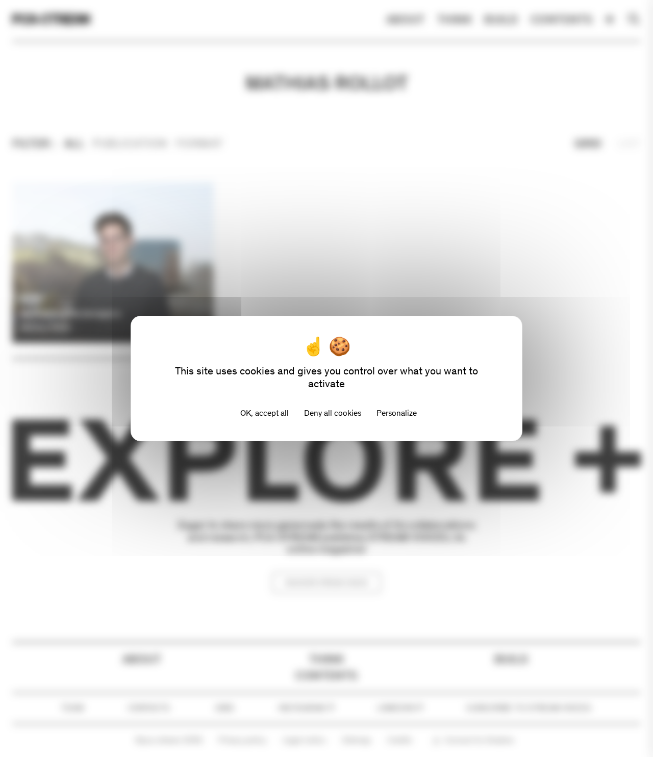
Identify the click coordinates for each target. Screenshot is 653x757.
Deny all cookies (332, 413)
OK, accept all (264, 413)
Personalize (396, 413)
